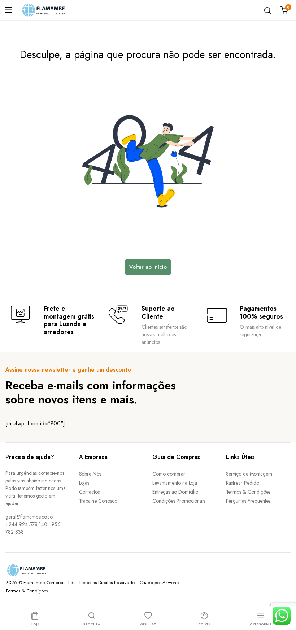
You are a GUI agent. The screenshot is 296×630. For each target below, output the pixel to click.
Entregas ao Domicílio (175, 491)
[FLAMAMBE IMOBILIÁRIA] (49, 10)
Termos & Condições (248, 491)
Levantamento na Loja (174, 482)
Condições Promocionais (178, 500)
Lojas (84, 482)
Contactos (89, 491)
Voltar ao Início (148, 267)
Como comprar (168, 473)
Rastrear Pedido (243, 482)
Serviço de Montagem (249, 473)
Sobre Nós (90, 473)
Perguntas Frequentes (248, 500)
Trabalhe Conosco (98, 500)
